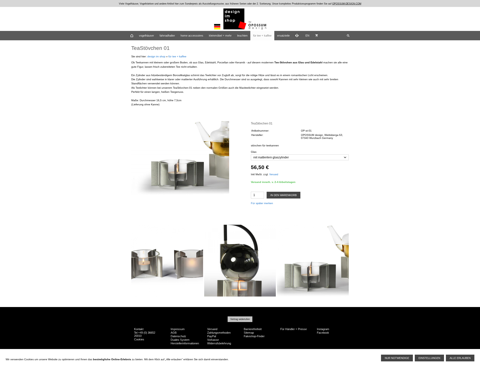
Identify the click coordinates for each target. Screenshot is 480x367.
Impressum (178, 329)
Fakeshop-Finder (254, 336)
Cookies (139, 339)
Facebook (323, 332)
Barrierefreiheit (253, 329)
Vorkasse (213, 339)
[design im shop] (132, 35)
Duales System (180, 339)
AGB (174, 332)
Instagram (323, 329)
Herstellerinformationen (185, 343)
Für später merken (262, 203)
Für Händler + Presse (293, 329)
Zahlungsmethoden (219, 332)
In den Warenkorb (283, 195)
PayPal (211, 336)
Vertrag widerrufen (240, 319)
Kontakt (138, 329)
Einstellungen (429, 358)
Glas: (254, 151)
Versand (273, 174)
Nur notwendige (397, 358)
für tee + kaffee (177, 56)
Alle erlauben (460, 358)
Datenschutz (178, 336)
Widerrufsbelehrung (219, 343)
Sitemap (249, 332)
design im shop (156, 56)
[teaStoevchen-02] (180, 158)
